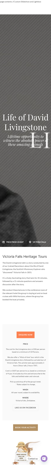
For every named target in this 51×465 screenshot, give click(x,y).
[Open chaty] (44, 458)
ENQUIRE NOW (25, 335)
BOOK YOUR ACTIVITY (25, 427)
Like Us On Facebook (25, 408)
